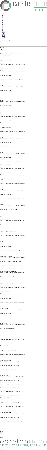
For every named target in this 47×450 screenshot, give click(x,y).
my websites (1, 437)
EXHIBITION (3, 33)
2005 (2, 16)
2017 (2, 24)
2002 (2, 14)
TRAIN (3, 38)
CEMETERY (3, 31)
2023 (2, 28)
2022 (2, 27)
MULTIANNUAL (4, 13)
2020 (2, 26)
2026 (2, 30)
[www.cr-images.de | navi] (0, 41)
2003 (2, 15)
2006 (2, 17)
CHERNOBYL (3, 32)
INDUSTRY (3, 35)
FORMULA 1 (3, 34)
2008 (2, 18)
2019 (2, 25)
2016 (2, 23)
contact (1, 432)
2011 (2, 20)
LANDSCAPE (3, 36)
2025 (2, 29)
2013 (2, 21)
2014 (2, 22)
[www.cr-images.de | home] (23, 10)
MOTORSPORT (4, 37)
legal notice (1, 431)
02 (3, 50)
